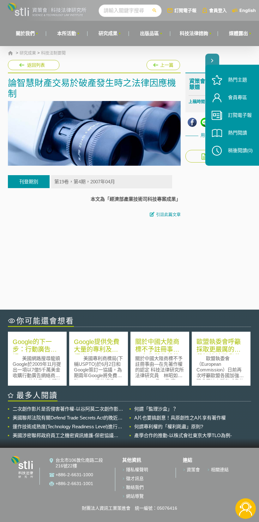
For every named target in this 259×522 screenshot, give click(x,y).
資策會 (193, 469)
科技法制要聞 (53, 53)
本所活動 (66, 33)
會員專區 (237, 97)
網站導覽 (135, 496)
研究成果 (108, 33)
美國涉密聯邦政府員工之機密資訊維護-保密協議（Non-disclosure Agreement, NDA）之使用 (63, 435)
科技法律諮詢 (194, 33)
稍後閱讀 (240, 150)
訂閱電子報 (185, 10)
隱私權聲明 (137, 469)
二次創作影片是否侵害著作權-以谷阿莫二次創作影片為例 (68, 409)
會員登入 (218, 10)
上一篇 (163, 64)
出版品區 (149, 33)
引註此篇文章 (168, 214)
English (247, 10)
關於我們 (25, 33)
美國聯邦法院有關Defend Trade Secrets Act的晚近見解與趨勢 (68, 418)
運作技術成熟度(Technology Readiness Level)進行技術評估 (67, 427)
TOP (245, 487)
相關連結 (220, 469)
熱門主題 (237, 79)
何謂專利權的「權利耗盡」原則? (168, 426)
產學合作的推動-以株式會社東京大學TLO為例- (183, 435)
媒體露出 (238, 33)
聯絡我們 (135, 487)
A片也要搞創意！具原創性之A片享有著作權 (180, 417)
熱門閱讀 (237, 132)
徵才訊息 (135, 478)
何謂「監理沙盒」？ (155, 409)
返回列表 (36, 65)
